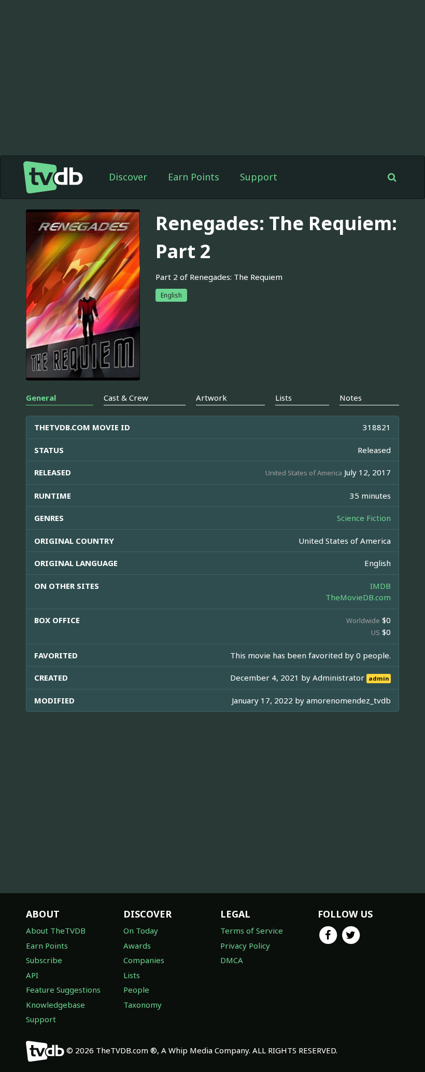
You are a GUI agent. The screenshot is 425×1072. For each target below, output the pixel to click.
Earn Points (193, 177)
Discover (128, 177)
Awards (137, 945)
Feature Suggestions (63, 989)
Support (258, 177)
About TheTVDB (56, 930)
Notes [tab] (350, 397)
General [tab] (41, 397)
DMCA (231, 960)
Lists (131, 975)
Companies (143, 960)
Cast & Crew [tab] (126, 397)
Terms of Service (251, 930)
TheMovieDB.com (358, 597)
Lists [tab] (283, 397)
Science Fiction (364, 518)
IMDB (380, 586)
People (136, 989)
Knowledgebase (55, 1004)
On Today (140, 930)
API (32, 975)
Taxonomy (142, 1004)
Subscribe (44, 960)
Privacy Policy (245, 945)
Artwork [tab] (211, 397)
